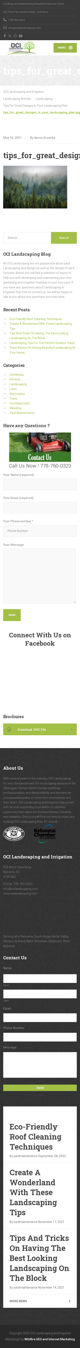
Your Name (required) (18, 475)
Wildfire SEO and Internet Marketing (50, 1339)
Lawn (13, 389)
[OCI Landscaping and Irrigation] (21, 47)
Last (6, 1000)
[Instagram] (15, 36)
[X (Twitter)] (9, 36)
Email (8, 1008)
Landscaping (18, 384)
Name (9, 968)
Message (9, 1047)
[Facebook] (5, 36)
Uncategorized (19, 403)
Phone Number (15, 1028)
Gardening (16, 374)
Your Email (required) (18, 498)
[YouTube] (20, 36)
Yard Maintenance (22, 413)
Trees (13, 398)
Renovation (17, 394)
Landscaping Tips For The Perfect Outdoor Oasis (42, 343)
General (15, 379)
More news (18, 1301)
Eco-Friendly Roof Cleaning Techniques (36, 319)
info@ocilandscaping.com (20, 888)
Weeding (15, 408)
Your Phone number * (18, 521)
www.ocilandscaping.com (20, 893)
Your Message (13, 544)
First (6, 985)
